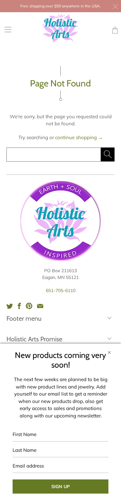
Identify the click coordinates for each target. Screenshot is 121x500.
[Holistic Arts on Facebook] (19, 306)
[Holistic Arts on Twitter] (9, 306)
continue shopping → (79, 137)
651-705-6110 (61, 290)
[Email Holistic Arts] (40, 306)
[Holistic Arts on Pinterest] (29, 306)
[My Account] (5, 29)
